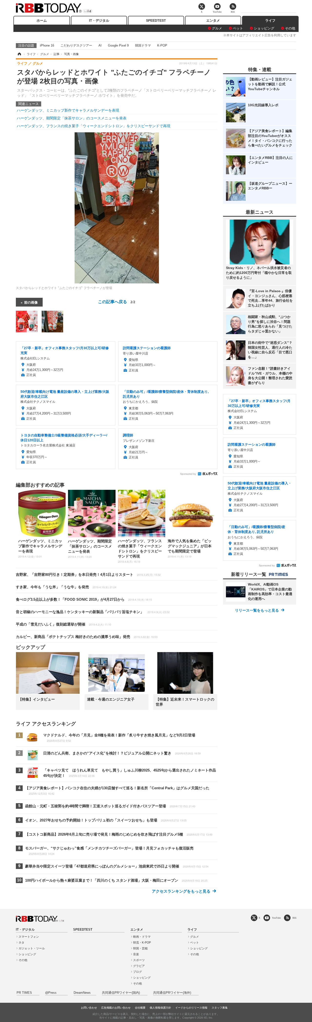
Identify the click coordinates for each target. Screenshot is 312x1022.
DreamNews (82, 992)
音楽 (136, 954)
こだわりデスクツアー (76, 45)
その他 (290, 28)
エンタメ (213, 20)
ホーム (42, 20)
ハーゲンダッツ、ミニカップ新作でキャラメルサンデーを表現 (68, 110)
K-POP (162, 45)
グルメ (217, 28)
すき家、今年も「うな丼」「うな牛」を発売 (66, 587)
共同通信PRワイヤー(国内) (121, 992)
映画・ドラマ (142, 936)
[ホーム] (19, 54)
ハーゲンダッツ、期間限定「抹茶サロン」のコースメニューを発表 (72, 118)
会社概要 (140, 1007)
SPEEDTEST (156, 20)
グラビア (139, 966)
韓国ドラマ (143, 45)
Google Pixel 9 (118, 45)
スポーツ (139, 960)
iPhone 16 (47, 45)
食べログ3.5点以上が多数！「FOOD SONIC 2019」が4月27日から (84, 599)
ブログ (137, 972)
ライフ (270, 20)
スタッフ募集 (220, 1007)
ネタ (21, 942)
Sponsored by (188, 473)
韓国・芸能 (140, 948)
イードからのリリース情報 (191, 1007)
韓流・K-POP (142, 942)
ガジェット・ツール (32, 948)
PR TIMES (24, 992)
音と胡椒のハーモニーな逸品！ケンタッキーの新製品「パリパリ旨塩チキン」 (93, 612)
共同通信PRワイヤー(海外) (172, 992)
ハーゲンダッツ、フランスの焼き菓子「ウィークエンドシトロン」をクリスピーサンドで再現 (93, 126)
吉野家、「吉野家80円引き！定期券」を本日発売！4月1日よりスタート (88, 574)
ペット (238, 28)
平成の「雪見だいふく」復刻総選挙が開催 (63, 624)
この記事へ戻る (116, 301)
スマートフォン (29, 936)
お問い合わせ (89, 1007)
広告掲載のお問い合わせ (116, 1007)
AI (100, 45)
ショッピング (264, 28)
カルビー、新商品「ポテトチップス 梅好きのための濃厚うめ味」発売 (86, 637)
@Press (51, 992)
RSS (294, 918)
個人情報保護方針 (160, 1007)
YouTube (276, 918)
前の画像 (31, 302)
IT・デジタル (99, 20)
